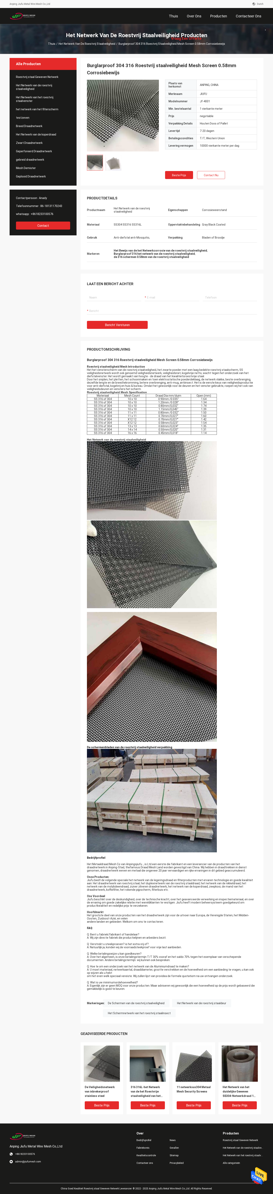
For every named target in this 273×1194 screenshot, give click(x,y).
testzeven (22, 117)
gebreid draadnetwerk (30, 159)
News (173, 1140)
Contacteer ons (144, 1163)
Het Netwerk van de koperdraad (36, 134)
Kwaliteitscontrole (146, 1155)
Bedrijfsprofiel (143, 1140)
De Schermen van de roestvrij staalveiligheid (136, 1003)
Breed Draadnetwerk (29, 126)
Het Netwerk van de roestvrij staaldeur (201, 1003)
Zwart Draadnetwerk (29, 142)
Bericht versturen (117, 325)
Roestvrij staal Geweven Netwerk (37, 77)
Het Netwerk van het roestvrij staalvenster (34, 99)
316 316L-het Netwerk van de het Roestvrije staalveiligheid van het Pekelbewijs (146, 1092)
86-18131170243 (51, 206)
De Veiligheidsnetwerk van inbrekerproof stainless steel (100, 1091)
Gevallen (174, 1147)
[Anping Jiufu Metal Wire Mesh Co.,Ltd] (23, 16)
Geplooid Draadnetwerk (31, 176)
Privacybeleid (177, 1163)
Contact (43, 226)
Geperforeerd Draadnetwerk (34, 151)
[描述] (264, 25)
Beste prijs (179, 175)
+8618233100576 (42, 214)
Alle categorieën (231, 1163)
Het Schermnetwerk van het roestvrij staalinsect (139, 1013)
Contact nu (211, 175)
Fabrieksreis (142, 1147)
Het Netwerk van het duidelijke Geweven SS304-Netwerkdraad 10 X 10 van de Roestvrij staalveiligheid (239, 1092)
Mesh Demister (26, 168)
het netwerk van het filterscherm (37, 109)
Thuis (51, 43)
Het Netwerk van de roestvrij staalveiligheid (87, 43)
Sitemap (174, 1155)
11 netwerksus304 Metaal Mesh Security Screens (194, 1089)
